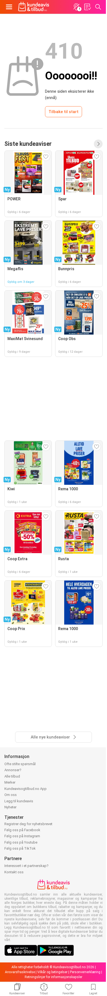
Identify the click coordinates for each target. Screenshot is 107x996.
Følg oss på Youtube (20, 842)
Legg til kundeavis (18, 801)
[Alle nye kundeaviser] (98, 143)
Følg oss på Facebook (22, 830)
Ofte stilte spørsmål (20, 764)
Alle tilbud (12, 776)
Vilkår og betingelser (52, 972)
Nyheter (10, 807)
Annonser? (12, 770)
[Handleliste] (87, 6)
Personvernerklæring (85, 972)
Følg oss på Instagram (22, 836)
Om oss (10, 795)
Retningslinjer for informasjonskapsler (53, 977)
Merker (9, 782)
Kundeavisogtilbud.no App (25, 789)
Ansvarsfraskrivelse (20, 972)
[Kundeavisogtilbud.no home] (33, 7)
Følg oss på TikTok (20, 848)
